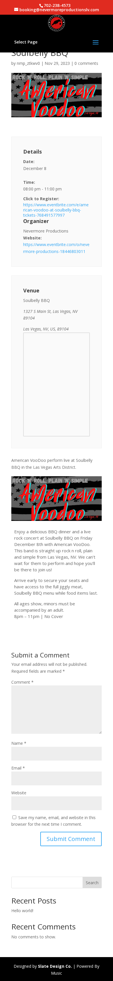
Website (18, 792)
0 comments (86, 63)
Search (92, 882)
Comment (22, 682)
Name (18, 743)
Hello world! (22, 910)
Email (18, 768)
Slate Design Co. (55, 966)
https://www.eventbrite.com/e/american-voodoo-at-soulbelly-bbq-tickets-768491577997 (56, 210)
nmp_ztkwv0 (28, 63)
